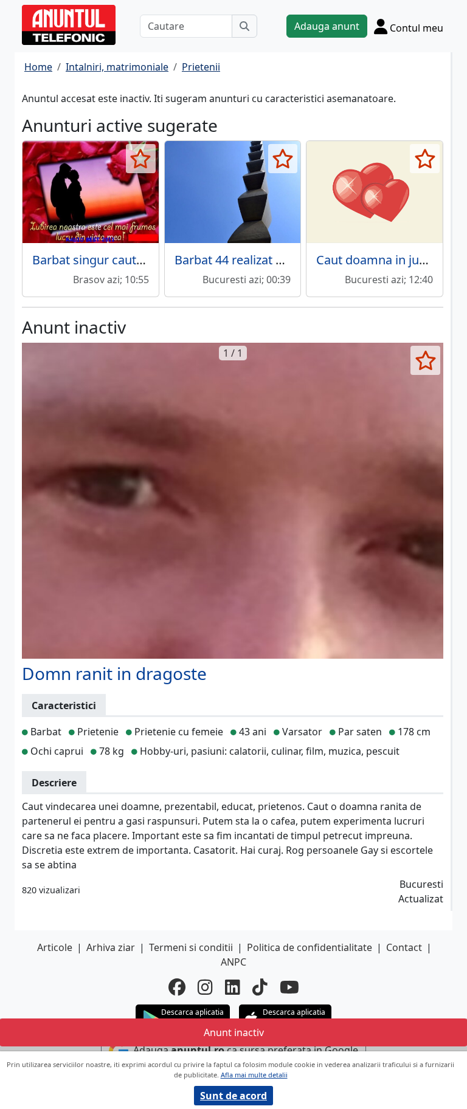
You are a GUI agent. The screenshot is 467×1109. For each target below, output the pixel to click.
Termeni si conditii (191, 947)
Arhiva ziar (110, 947)
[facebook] (176, 987)
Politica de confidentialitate (309, 947)
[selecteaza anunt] (141, 158)
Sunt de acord (233, 1095)
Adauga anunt (326, 26)
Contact (404, 947)
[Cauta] (244, 26)
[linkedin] (232, 987)
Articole (54, 947)
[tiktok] (260, 987)
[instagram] (205, 987)
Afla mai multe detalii (254, 1074)
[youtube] (289, 987)
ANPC (233, 962)
